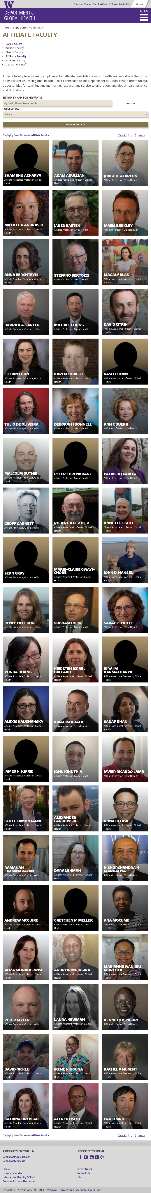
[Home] (19, 15)
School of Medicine (14, 1160)
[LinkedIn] (97, 1157)
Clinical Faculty (14, 52)
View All (122, 135)
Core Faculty (14, 44)
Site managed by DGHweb (88, 1190)
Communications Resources (19, 1181)
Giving (139, 4)
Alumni (87, 4)
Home (6, 27)
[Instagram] (92, 1157)
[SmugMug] (102, 1157)
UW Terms (66, 1190)
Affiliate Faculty (16, 56)
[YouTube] (86, 1157)
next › (141, 135)
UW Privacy (51, 1190)
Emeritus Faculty (15, 60)
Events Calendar (12, 1173)
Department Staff (16, 64)
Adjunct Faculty (15, 48)
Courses (78, 4)
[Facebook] (80, 1157)
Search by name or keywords (23, 97)
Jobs (79, 1177)
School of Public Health (16, 1156)
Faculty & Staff (19, 27)
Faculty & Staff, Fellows (105, 4)
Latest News (84, 1169)
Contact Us (124, 4)
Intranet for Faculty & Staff (19, 1177)
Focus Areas (11, 108)
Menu (144, 10)
